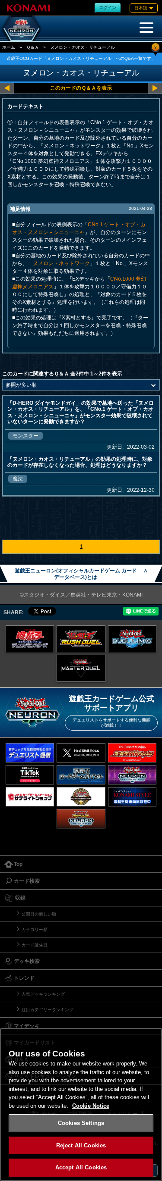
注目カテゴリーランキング (47, 1009)
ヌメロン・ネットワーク (61, 263)
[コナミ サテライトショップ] (30, 796)
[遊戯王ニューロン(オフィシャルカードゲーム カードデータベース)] (21, 28)
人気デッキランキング (43, 994)
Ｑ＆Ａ (32, 47)
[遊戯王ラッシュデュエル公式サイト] (81, 638)
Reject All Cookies (81, 1145)
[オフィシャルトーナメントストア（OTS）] (81, 796)
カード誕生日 (35, 945)
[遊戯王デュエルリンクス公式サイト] (132, 638)
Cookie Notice (90, 1106)
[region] (81, 1104)
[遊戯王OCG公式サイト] (30, 638)
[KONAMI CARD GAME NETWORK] (132, 774)
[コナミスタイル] (132, 796)
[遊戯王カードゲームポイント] (81, 774)
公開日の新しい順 (39, 914)
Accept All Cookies (81, 1167)
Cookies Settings (81, 1123)
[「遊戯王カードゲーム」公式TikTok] (30, 774)
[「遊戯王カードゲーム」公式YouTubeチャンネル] (132, 752)
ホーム (8, 47)
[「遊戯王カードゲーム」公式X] (81, 752)
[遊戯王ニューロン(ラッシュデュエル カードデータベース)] (81, 818)
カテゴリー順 (35, 929)
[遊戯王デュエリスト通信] (30, 752)
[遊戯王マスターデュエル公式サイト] (81, 668)
